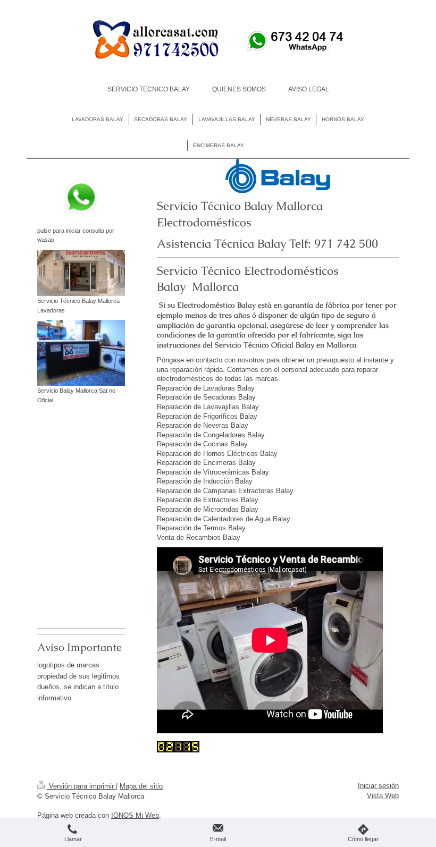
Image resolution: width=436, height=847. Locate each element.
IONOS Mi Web (135, 815)
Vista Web (383, 796)
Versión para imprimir (81, 786)
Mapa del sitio (141, 786)
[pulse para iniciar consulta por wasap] (81, 197)
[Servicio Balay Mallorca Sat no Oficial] (81, 353)
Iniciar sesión (378, 786)
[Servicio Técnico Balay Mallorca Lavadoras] (81, 273)
